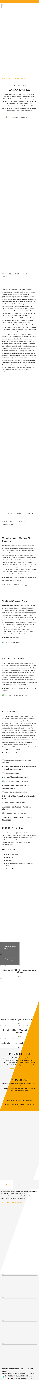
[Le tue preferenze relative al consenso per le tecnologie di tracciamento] (3, 1377)
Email (13, 1109)
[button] (28, 6)
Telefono (25, 1109)
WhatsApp (19, 1109)
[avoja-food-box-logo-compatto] (3, 6)
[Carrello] (32, 6)
